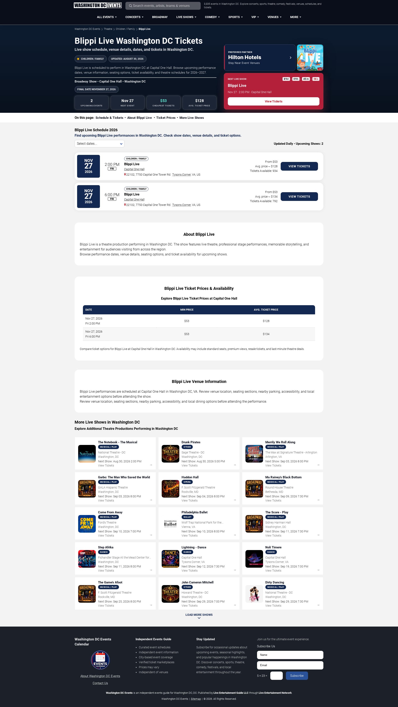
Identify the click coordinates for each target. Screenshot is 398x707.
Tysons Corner (181, 174)
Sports (234, 17)
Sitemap (196, 698)
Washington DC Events (87, 29)
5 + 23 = (262, 675)
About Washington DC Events (100, 676)
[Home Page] (98, 5)
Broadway (160, 17)
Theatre (108, 29)
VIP (253, 17)
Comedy (211, 17)
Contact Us (100, 683)
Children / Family (125, 29)
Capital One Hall (134, 169)
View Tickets (273, 101)
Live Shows (184, 17)
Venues (273, 17)
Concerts (133, 17)
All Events (105, 17)
